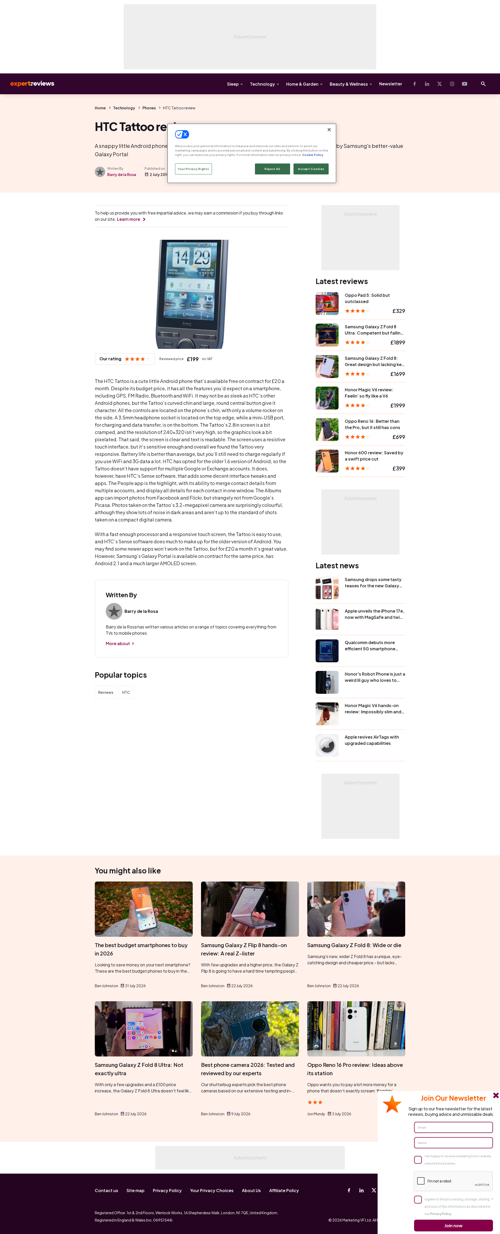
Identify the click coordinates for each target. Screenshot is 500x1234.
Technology (262, 84)
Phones (149, 107)
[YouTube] (464, 84)
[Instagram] (452, 84)
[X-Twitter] (439, 84)
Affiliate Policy (284, 1190)
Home (100, 107)
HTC (126, 692)
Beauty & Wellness (349, 84)
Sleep (233, 84)
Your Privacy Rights (193, 169)
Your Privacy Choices (212, 1190)
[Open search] (483, 84)
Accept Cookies (311, 169)
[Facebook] (414, 84)
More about (118, 643)
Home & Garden (302, 84)
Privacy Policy (167, 1190)
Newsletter (390, 83)
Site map (136, 1190)
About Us (251, 1190)
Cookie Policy (312, 155)
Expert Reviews (28, 84)
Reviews (105, 692)
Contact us (106, 1190)
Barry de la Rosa (121, 174)
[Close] (329, 129)
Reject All (272, 169)
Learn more (128, 219)
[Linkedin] (427, 84)
